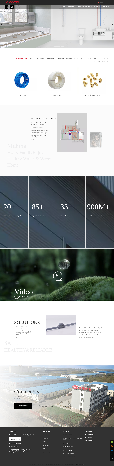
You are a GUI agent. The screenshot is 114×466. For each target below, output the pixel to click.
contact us (105, 6)
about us (97, 6)
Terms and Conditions (70, 464)
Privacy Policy (59, 464)
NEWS (44, 441)
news (79, 6)
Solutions (88, 6)
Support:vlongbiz (81, 464)
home (63, 6)
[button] (112, 24)
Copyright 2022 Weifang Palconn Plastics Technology (42, 464)
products (71, 6)
